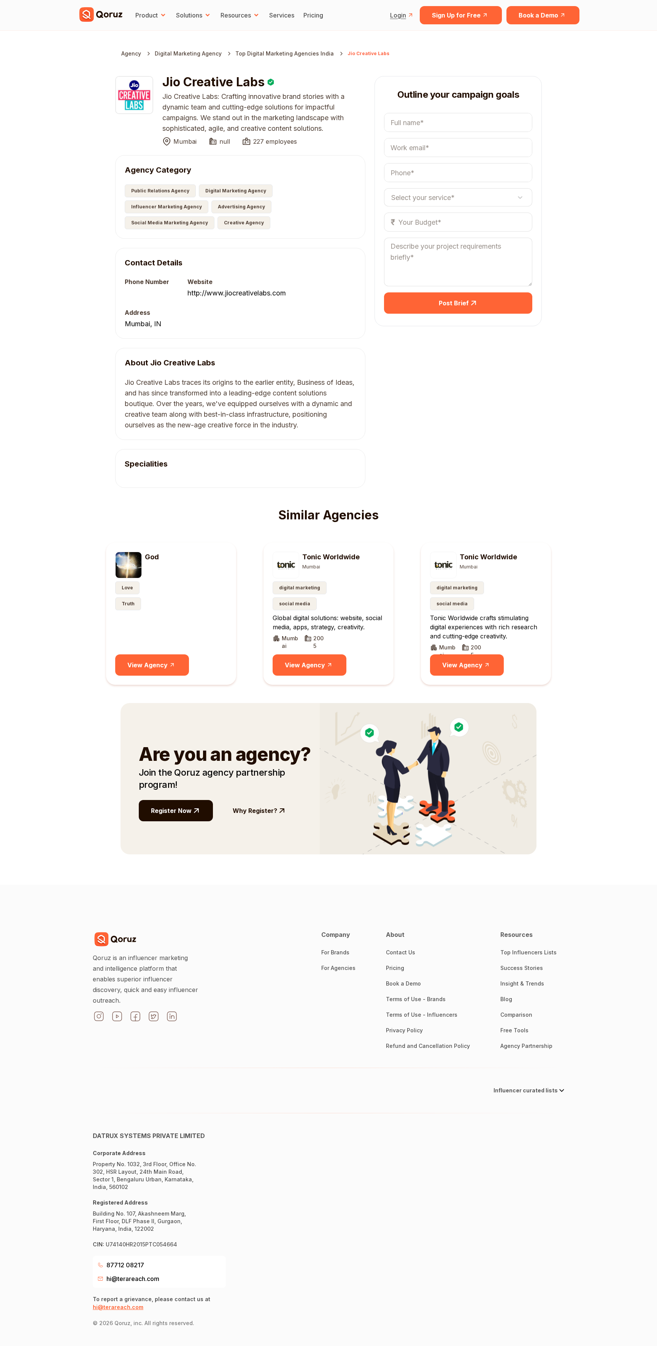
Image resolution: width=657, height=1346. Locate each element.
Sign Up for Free (456, 15)
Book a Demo (538, 15)
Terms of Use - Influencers (421, 1014)
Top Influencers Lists (528, 952)
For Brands (335, 952)
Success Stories (521, 968)
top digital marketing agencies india (284, 53)
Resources (236, 15)
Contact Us (400, 952)
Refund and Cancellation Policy (428, 1046)
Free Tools (514, 1030)
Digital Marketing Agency (188, 53)
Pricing (313, 15)
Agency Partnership (526, 1046)
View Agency (147, 665)
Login (398, 15)
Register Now (171, 810)
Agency (131, 53)
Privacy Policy (404, 1030)
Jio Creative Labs (368, 53)
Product (146, 15)
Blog (506, 999)
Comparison (516, 1014)
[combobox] (391, 197)
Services (281, 15)
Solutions (189, 15)
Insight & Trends (522, 983)
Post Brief (454, 303)
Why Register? (255, 810)
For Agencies (338, 968)
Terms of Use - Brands (416, 999)
